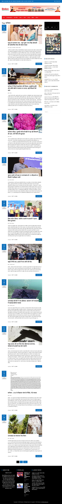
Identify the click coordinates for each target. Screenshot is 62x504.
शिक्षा (10, 1)
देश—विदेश (16, 17)
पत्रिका (37, 17)
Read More (39, 63)
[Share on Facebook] (12, 64)
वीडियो (33, 17)
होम (3, 17)
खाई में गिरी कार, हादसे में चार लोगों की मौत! (20, 262)
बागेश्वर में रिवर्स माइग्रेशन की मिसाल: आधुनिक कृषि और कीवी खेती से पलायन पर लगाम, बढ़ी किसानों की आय (22, 88)
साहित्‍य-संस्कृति (18, 47)
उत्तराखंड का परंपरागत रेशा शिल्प (17, 436)
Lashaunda (46, 89)
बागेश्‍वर (10, 93)
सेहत (11, 1)
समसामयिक (13, 47)
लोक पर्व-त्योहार (6, 1)
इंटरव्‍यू (29, 17)
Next (25, 461)
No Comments (4, 32)
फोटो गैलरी (29, 1)
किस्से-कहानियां (18, 1)
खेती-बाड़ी (14, 1)
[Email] (16, 64)
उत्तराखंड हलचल (9, 17)
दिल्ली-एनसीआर (11, 223)
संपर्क (32, 1)
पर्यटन (25, 17)
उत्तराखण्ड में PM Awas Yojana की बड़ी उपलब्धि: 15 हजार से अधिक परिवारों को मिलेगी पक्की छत (51, 81)
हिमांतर (3, 1)
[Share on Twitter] (13, 64)
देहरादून (10, 47)
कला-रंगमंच (25, 1)
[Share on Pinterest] (15, 64)
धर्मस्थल (22, 1)
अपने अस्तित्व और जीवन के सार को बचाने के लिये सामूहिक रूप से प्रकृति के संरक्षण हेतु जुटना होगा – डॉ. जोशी (51, 98)
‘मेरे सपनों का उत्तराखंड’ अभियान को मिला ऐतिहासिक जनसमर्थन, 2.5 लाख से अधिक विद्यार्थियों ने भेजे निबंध (51, 67)
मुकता (45, 93)
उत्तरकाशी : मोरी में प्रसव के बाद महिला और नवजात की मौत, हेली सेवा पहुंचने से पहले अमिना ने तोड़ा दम (52, 76)
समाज (20, 17)
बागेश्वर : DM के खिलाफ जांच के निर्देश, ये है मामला (22, 393)
